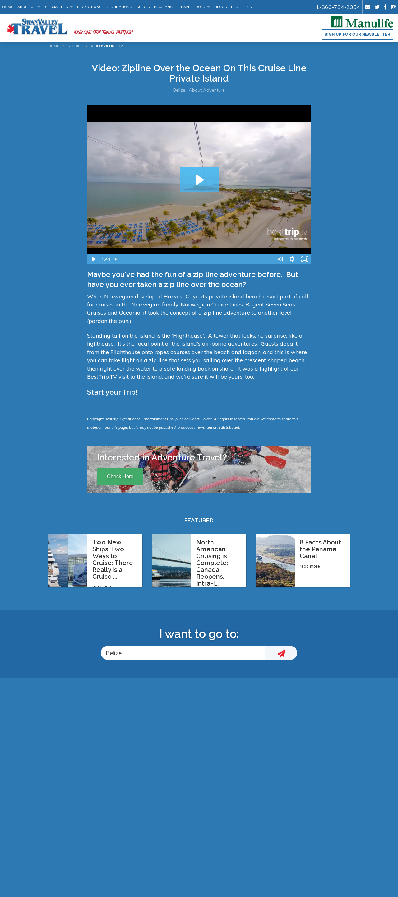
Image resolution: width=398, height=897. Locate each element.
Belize (179, 90)
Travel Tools (192, 7)
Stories (74, 46)
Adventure (214, 90)
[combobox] (183, 653)
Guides (143, 7)
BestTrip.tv (242, 7)
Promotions (89, 7)
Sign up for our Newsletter (357, 34)
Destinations (119, 7)
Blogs (221, 7)
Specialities (56, 7)
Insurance (164, 7)
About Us (26, 7)
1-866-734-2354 (338, 6)
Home (7, 7)
